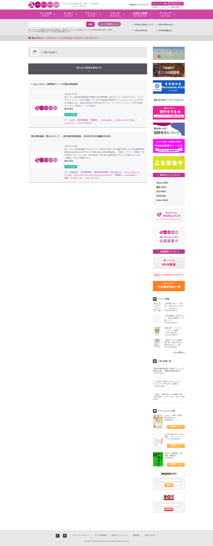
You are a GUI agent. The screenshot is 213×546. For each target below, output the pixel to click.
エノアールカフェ (85, 123)
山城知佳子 (74, 172)
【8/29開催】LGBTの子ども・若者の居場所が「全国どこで (174, 318)
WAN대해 (161, 196)
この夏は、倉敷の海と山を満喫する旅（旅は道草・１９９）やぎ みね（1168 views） (169, 396)
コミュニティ (69, 123)
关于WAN (161, 191)
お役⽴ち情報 (140, 14)
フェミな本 (45, 14)
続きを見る (68, 109)
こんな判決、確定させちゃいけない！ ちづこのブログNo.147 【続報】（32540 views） (168, 383)
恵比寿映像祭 (83, 120)
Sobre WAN (162, 200)
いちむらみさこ (107, 120)
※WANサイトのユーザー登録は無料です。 (168, 7)
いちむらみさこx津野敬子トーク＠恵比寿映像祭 (54, 84)
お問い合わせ (150, 535)
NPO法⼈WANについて (144, 25)
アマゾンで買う (176, 427)
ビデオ (72, 120)
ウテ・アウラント (93, 178)
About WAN (162, 183)
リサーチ (115, 14)
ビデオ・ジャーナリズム (125, 120)
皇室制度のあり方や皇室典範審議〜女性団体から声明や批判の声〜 (73, 38)
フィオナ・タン (77, 178)
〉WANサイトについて (169, 175)
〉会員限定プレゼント (169, 251)
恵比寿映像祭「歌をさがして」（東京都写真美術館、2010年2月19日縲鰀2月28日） (71, 136)
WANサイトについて (139, 4)
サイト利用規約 (100, 535)
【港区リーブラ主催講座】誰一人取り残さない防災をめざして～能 (174, 342)
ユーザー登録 (161, 3)
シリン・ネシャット (132, 172)
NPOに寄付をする (166, 25)
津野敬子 (94, 120)
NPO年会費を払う (166, 30)
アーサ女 (67, 175)
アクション (91, 14)
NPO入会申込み (141, 30)
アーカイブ (165, 14)
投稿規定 (136, 535)
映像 (66, 178)
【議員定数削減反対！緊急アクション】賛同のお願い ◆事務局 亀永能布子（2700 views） (168, 371)
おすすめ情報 (70, 114)
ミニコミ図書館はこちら (109, 24)
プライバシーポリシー (81, 535)
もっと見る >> (179, 352)
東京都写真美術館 (101, 172)
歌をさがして (116, 172)
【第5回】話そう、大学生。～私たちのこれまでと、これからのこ (174, 306)
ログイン (177, 3)
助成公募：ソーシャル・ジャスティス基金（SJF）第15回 (174, 330)
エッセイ (68, 14)
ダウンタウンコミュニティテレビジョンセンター (93, 175)
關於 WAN (161, 187)
